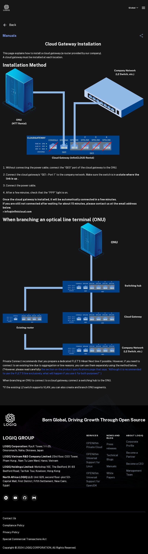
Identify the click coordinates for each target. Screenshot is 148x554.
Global (132, 8)
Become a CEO (134, 463)
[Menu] (143, 8)
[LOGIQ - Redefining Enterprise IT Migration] (6, 7)
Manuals (111, 466)
